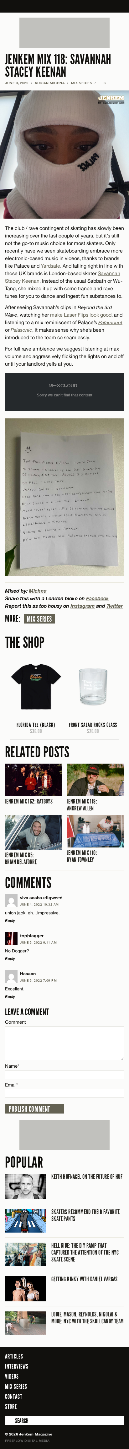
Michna (38, 591)
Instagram (82, 606)
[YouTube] (117, 1406)
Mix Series (39, 619)
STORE (11, 1406)
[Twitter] (94, 1406)
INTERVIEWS (16, 1366)
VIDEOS (12, 1376)
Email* (11, 1084)
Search (9, 1420)
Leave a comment (27, 1012)
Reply (10, 920)
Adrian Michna (49, 83)
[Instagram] (104, 1406)
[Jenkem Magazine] (65, 6)
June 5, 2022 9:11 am (38, 942)
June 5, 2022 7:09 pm (38, 980)
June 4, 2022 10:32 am (39, 904)
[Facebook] (85, 1406)
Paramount (110, 322)
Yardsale (50, 266)
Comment (15, 1022)
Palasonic (21, 330)
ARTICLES (14, 1356)
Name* (12, 1066)
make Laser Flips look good (80, 315)
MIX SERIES (81, 83)
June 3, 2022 (16, 83)
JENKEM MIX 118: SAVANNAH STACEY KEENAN (58, 65)
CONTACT (13, 1396)
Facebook (97, 598)
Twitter (114, 606)
